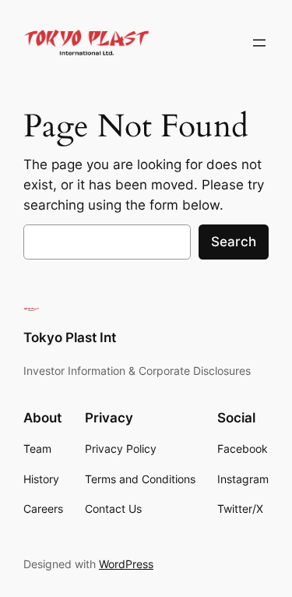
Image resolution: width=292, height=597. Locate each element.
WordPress (126, 564)
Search (233, 241)
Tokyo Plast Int (69, 337)
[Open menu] (259, 43)
